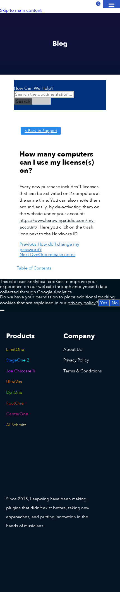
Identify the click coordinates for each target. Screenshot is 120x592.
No (115, 303)
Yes (103, 303)
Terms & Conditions (82, 371)
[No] (2, 310)
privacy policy (82, 303)
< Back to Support (41, 130)
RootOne (15, 403)
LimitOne (15, 349)
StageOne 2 (17, 360)
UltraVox (14, 381)
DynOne (14, 392)
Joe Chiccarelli (20, 371)
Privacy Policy (76, 360)
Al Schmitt (16, 425)
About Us (72, 349)
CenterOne (17, 414)
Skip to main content (21, 10)
